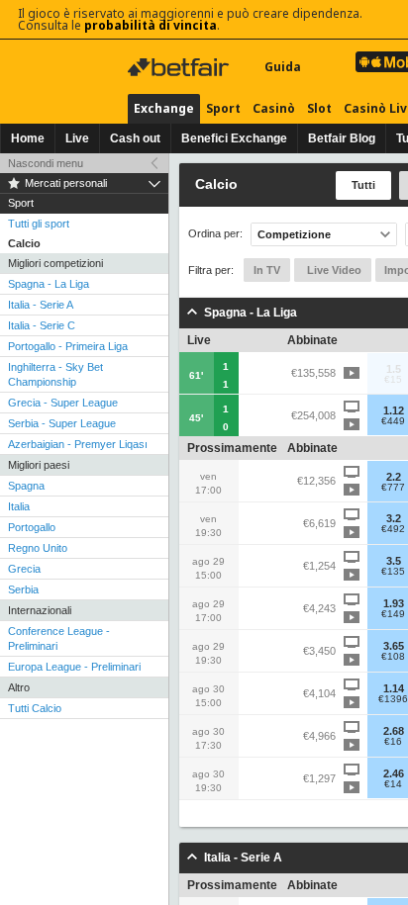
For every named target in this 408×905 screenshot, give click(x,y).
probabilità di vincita (150, 25)
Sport (223, 108)
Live (77, 138)
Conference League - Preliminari (59, 638)
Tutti (363, 185)
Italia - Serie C (41, 325)
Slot (319, 108)
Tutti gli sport (38, 223)
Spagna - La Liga (48, 284)
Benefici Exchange (234, 138)
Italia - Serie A (40, 305)
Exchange (164, 108)
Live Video (332, 270)
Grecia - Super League (63, 402)
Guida (282, 66)
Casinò (274, 108)
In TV (267, 270)
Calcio (24, 243)
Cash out (135, 138)
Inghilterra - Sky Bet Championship (55, 374)
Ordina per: (215, 233)
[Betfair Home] (180, 67)
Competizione (294, 234)
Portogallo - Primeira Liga (68, 346)
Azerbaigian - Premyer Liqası (78, 444)
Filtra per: (211, 270)
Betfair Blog (341, 138)
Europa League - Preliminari (74, 667)
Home (28, 138)
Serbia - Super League (62, 423)
